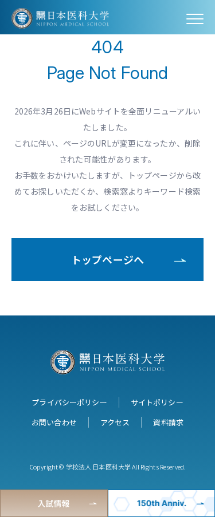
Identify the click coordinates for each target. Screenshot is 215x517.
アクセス (115, 422)
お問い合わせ (54, 422)
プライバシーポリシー (69, 402)
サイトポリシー (157, 402)
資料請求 (168, 422)
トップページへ (107, 259)
